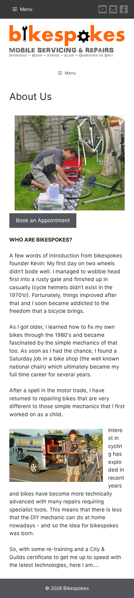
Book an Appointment (43, 220)
